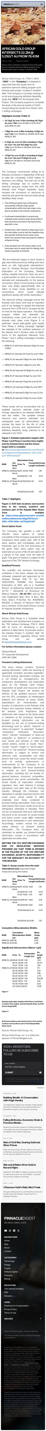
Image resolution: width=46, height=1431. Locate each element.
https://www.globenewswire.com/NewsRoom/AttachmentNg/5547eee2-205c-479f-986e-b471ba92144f (23, 518)
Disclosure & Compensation (21, 1365)
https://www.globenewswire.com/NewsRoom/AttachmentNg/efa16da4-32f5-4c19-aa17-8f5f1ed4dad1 (23, 452)
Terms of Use (31, 1081)
